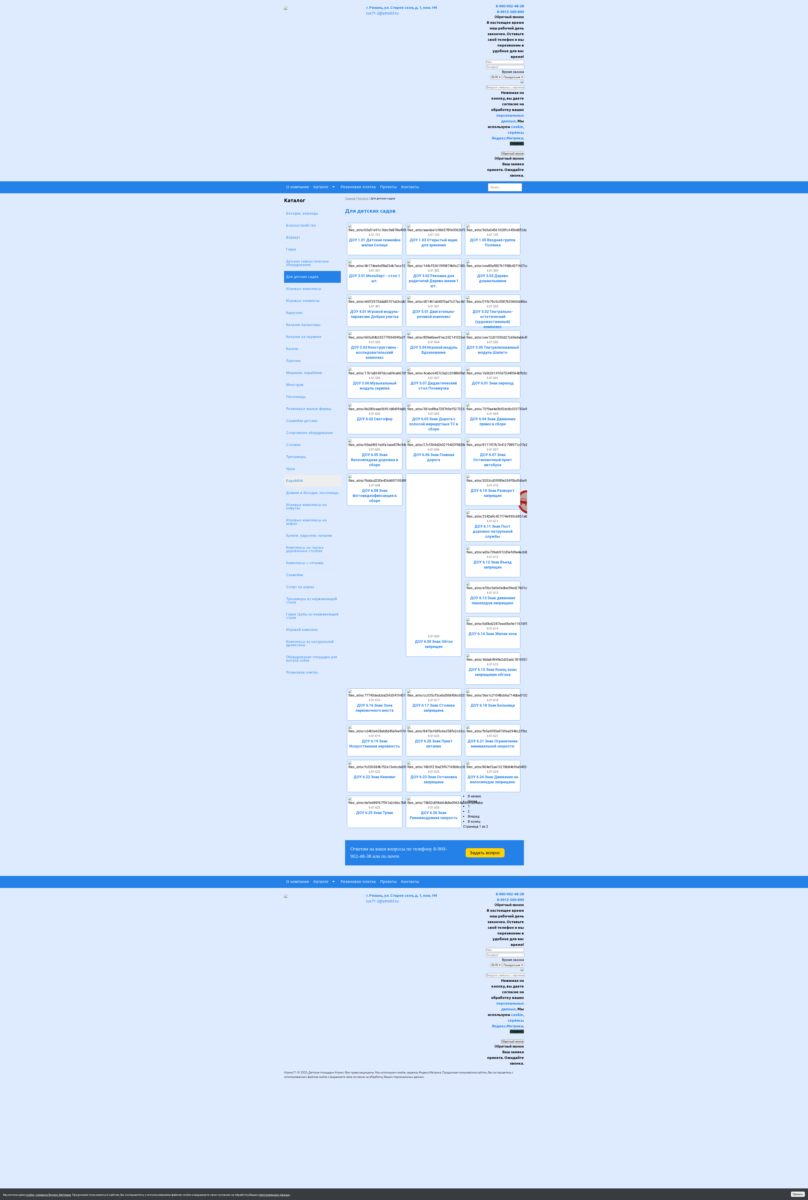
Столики (293, 445)
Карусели (294, 313)
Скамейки (294, 575)
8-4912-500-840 (510, 11)
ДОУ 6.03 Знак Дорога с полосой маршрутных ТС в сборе (433, 424)
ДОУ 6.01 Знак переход (493, 383)
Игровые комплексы (304, 289)
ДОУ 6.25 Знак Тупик (374, 812)
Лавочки (293, 361)
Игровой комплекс (302, 629)
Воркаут (293, 237)
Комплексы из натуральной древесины (310, 643)
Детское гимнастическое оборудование (307, 263)
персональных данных (408, 1077)
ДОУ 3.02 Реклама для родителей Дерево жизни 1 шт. (433, 281)
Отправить (517, 143)
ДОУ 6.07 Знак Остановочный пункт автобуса (492, 460)
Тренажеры (296, 457)
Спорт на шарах (300, 587)
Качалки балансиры (303, 325)
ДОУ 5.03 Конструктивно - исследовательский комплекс (375, 352)
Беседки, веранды (302, 213)
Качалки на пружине (304, 337)
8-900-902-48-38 (510, 6)
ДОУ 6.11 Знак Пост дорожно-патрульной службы (493, 531)
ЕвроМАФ (294, 481)
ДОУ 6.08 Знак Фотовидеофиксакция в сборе (374, 495)
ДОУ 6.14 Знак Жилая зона (492, 633)
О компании (297, 187)
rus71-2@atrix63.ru (382, 13)
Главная (350, 198)
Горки (291, 249)
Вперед (474, 816)
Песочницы (296, 397)
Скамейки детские (302, 421)
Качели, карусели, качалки (309, 535)
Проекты (388, 187)
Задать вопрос (485, 852)
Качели (292, 349)
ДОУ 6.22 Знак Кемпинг (375, 777)
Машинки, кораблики (304, 373)
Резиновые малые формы (309, 409)
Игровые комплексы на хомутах (306, 506)
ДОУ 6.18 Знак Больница (492, 705)
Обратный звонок (513, 153)
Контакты (410, 187)
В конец (474, 822)
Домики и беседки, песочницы (312, 493)
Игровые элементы (303, 301)
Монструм (294, 385)
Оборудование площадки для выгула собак (311, 658)
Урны (290, 469)
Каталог (321, 187)
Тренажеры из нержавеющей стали (311, 600)
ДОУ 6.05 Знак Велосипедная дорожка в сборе (374, 460)
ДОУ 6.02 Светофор (374, 419)
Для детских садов (302, 277)
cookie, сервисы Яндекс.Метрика (508, 132)
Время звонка (513, 72)
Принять (798, 1194)
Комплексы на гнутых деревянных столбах (305, 549)
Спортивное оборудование (309, 433)
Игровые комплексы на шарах (306, 521)
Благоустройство (301, 225)
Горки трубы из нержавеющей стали (312, 616)
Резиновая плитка (358, 187)
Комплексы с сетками (304, 563)
